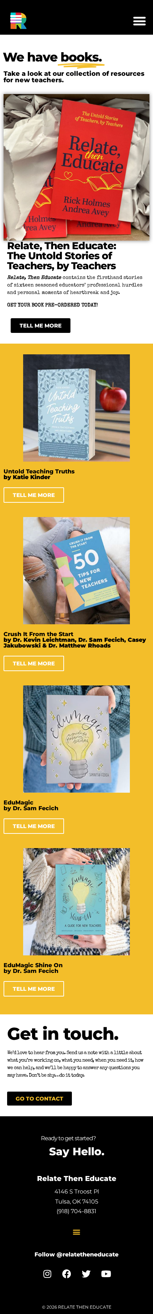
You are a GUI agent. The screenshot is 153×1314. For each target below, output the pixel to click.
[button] (139, 21)
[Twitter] (86, 1274)
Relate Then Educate (76, 1178)
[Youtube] (106, 1274)
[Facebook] (67, 1274)
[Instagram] (47, 1274)
